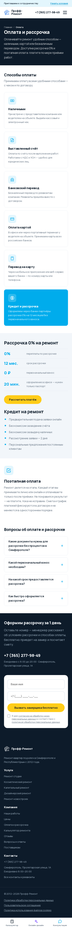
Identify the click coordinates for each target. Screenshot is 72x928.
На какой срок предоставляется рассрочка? (31, 582)
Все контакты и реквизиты (19, 877)
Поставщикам (12, 847)
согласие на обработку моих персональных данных (31, 717)
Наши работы (12, 813)
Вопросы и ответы (15, 842)
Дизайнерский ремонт (17, 793)
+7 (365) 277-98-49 (47, 12)
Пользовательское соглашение (22, 905)
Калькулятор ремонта (17, 830)
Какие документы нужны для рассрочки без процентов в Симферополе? (28, 546)
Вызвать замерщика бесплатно (36, 708)
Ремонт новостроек (16, 799)
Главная (8, 27)
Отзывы (8, 836)
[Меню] (65, 12)
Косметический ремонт (18, 782)
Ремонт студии (13, 776)
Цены (7, 819)
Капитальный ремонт (16, 787)
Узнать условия (59, 3)
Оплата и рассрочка (16, 825)
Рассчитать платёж (23, 399)
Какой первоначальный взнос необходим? (29, 565)
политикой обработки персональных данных (36, 722)
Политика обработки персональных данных (29, 900)
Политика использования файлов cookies (27, 910)
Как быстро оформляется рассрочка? (26, 598)
